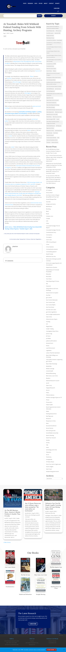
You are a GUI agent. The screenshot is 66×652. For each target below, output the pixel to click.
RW (7, 518)
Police (47, 392)
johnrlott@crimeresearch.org (32, 642)
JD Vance (48, 336)
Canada (48, 218)
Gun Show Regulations (51, 91)
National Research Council (52, 380)
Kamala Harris (49, 343)
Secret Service (49, 428)
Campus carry (49, 216)
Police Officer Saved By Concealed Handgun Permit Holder (53, 122)
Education (48, 274)
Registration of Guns (50, 128)
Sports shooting (50, 435)
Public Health (49, 404)
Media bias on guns (58, 112)
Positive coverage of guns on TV (54, 397)
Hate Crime (49, 317)
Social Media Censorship (52, 433)
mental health (49, 371)
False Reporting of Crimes (52, 281)
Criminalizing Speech (51, 251)
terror (47, 454)
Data (35, 3)
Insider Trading (50, 329)
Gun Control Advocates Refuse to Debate (54, 86)
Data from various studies (51, 68)
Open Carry (49, 385)
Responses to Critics (50, 130)
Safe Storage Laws (58, 130)
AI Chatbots (49, 190)
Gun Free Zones (50, 307)
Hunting (48, 321)
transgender (49, 459)
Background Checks (50, 35)
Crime (47, 244)
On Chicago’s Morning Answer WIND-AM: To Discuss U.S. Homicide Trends (53, 171)
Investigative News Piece (52, 331)
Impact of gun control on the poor (53, 100)
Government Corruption (52, 292)
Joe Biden (48, 338)
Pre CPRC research (50, 33)
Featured (48, 286)
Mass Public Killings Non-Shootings (53, 105)
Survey (48, 442)
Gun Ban (48, 295)
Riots (47, 423)
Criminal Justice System (52, 249)
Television (48, 452)
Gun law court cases (51, 309)
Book (47, 211)
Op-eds (40, 3)
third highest (28, 93)
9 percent (37, 71)
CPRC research (58, 30)
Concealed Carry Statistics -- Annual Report (54, 40)
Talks (58, 137)
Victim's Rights (49, 466)
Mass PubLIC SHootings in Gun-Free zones (54, 109)
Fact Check (48, 279)
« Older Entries (7, 542)
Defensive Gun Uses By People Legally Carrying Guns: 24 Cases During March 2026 (54, 165)
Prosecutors (49, 402)
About (45, 3)
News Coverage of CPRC (51, 119)
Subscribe (56, 8)
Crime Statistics (50, 247)
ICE (47, 324)
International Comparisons (51, 102)
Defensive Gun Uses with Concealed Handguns (53, 74)
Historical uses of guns (51, 319)
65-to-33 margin (17, 82)
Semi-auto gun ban (50, 430)
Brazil (47, 213)
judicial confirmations (51, 341)
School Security (49, 132)
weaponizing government (52, 471)
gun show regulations (51, 312)
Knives (47, 345)
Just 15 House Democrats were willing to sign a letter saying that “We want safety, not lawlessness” (33, 507)
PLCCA (47, 390)
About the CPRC (57, 33)
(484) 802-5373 (32, 644)
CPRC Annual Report (51, 242)
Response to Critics (51, 421)
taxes (47, 447)
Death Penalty (49, 70)
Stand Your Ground (50, 135)
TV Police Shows (50, 462)
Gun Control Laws (50, 302)
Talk (47, 445)
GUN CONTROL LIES (50, 88)
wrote (10, 136)
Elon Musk (48, 276)
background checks (51, 204)
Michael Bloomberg (51, 373)
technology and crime (51, 449)
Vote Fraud (49, 469)
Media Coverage (50, 368)
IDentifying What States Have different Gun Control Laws (54, 94)
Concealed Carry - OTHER (51, 63)
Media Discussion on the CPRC (52, 114)
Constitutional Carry (50, 66)
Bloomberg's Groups (50, 38)
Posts (24, 3)
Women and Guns (55, 142)
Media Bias (48, 366)
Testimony (48, 142)
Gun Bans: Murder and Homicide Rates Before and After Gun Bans (54, 83)
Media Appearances (50, 112)
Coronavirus (49, 235)
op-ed (11, 33)
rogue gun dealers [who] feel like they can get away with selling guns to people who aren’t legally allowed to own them (23, 193)
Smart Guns (55, 132)
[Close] (64, 650)
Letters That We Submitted (53, 353)
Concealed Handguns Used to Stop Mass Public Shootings (54, 60)
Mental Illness (49, 116)
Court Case (49, 239)
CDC (47, 221)
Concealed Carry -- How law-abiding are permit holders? (54, 43)
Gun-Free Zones (58, 88)
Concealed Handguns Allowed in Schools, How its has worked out (54, 56)
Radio (47, 411)
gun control (49, 297)
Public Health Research (51, 125)
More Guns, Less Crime (57, 116)
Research (30, 3)
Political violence (50, 395)
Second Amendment (51, 425)
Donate (57, 3)
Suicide (48, 440)
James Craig (49, 333)
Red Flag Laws (58, 125)
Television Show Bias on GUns (52, 140)
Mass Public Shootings (51, 107)
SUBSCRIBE (33, 624)
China (47, 223)
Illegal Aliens (49, 326)
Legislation (48, 350)
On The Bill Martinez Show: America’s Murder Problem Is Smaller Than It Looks (53, 151)
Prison (47, 400)
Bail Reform (49, 206)
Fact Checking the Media (51, 79)
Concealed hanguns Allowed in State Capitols (53, 52)
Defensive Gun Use (51, 256)
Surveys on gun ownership (51, 137)
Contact (51, 3)
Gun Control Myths (50, 304)
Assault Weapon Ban (51, 199)
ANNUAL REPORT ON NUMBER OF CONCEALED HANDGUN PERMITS (53, 27)
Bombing (48, 209)
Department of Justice (51, 267)
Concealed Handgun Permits (53, 230)
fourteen (9, 78)
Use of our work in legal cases (53, 464)
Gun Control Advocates (52, 300)
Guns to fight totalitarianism (53, 314)
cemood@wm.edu (52, 642)
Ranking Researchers (51, 413)
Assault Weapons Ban (50, 30)
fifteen (31, 76)
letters (29, 130)
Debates (54, 70)
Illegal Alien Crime (50, 97)
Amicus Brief (49, 192)
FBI (47, 283)
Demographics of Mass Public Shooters (54, 77)
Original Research (50, 388)
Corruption (49, 237)
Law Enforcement (50, 348)
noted (12, 147)
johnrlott (28, 513)
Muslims (48, 378)
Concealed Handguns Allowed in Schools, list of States (54, 47)
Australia (48, 201)
